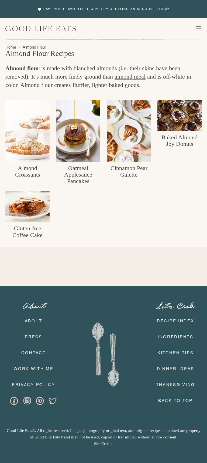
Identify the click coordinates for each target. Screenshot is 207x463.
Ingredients (176, 336)
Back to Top (175, 400)
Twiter (53, 401)
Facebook (14, 401)
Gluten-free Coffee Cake (27, 231)
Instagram (27, 401)
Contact (33, 352)
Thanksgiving (175, 384)
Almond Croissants (27, 171)
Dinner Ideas (175, 368)
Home (10, 47)
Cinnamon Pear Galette (129, 171)
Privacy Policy (33, 384)
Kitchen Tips (175, 352)
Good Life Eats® (40, 28)
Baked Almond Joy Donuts (179, 140)
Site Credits (103, 443)
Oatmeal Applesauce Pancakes (78, 174)
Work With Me (33, 368)
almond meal (130, 76)
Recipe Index (175, 320)
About (34, 320)
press (33, 336)
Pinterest (40, 401)
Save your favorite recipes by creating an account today (106, 8)
